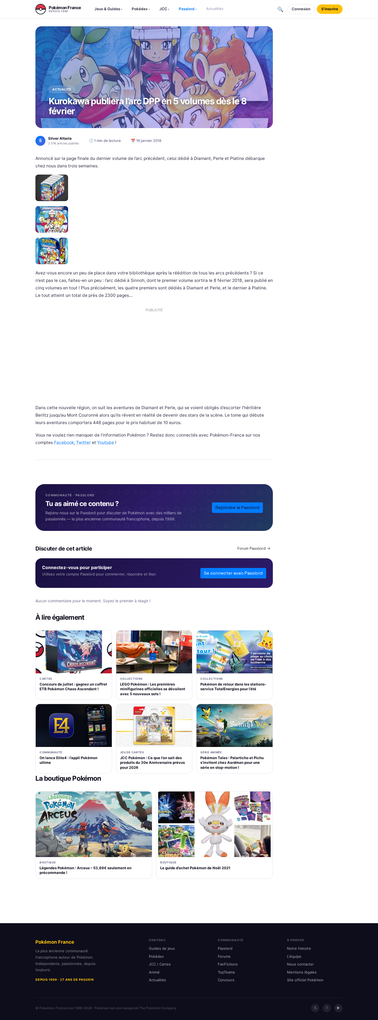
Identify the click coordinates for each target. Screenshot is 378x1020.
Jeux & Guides (108, 9)
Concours (226, 980)
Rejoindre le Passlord (237, 507)
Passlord (188, 9)
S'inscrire (329, 9)
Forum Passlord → (253, 548)
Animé (154, 972)
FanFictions (228, 964)
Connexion (301, 9)
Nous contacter (300, 964)
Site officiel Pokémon (305, 980)
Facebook (64, 442)
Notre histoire (299, 948)
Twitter (83, 442)
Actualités (214, 8)
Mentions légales (302, 972)
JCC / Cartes (160, 964)
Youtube (105, 442)
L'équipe (294, 956)
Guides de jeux (162, 948)
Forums (224, 956)
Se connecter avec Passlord (233, 573)
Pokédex (141, 9)
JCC (164, 9)
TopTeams (226, 972)
